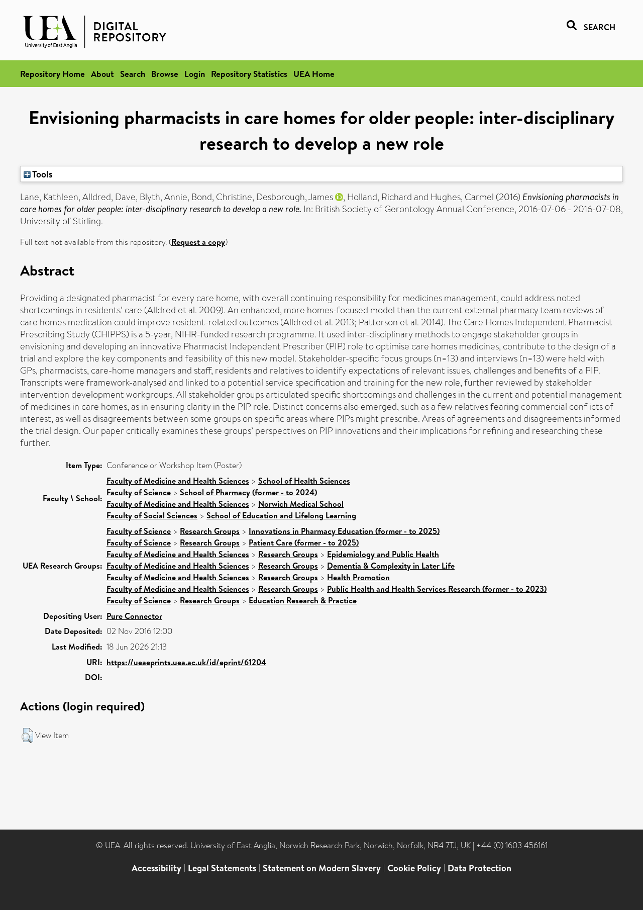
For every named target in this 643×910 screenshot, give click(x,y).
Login (194, 73)
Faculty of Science (138, 492)
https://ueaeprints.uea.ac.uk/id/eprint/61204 (186, 662)
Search (132, 73)
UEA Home (314, 73)
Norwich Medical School (301, 503)
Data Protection (479, 868)
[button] (27, 735)
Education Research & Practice (303, 600)
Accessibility (156, 868)
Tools (42, 173)
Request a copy (198, 241)
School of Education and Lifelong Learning (281, 515)
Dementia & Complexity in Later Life (391, 565)
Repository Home (52, 73)
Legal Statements (222, 868)
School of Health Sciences (304, 480)
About (102, 73)
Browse (164, 73)
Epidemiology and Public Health (383, 554)
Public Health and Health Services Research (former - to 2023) (437, 588)
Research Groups (210, 530)
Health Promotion (358, 577)
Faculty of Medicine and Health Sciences (177, 480)
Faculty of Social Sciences (151, 515)
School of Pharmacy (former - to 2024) (248, 492)
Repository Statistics (249, 73)
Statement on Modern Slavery (322, 868)
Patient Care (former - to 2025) (304, 542)
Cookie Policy (414, 868)
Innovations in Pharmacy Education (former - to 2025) (344, 530)
